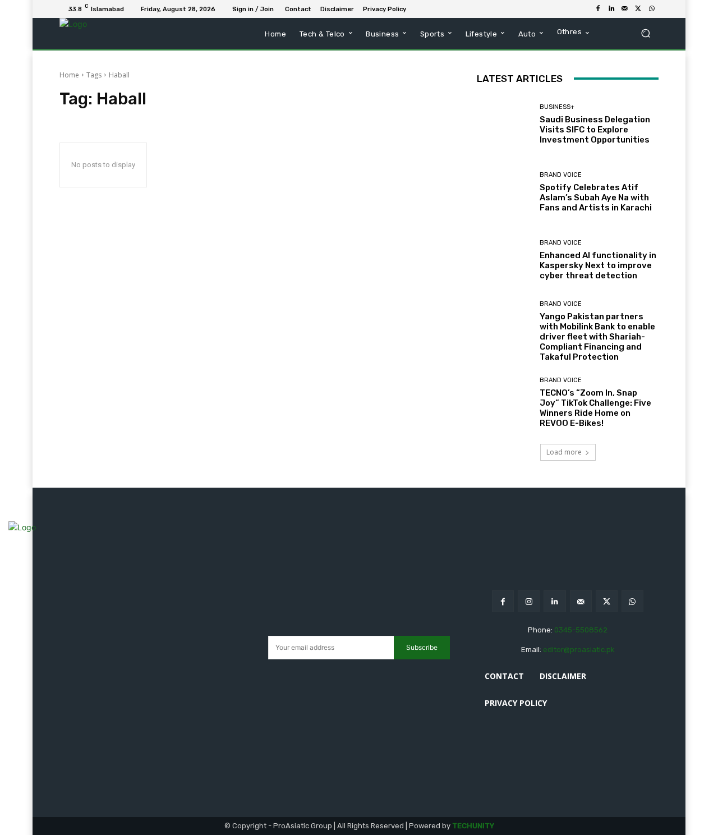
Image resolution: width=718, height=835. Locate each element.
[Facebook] (598, 9)
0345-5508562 (580, 630)
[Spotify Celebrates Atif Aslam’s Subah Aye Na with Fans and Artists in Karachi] (504, 192)
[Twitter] (638, 9)
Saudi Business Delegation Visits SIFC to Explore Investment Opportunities (595, 129)
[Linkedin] (611, 9)
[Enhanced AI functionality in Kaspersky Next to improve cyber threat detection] (504, 260)
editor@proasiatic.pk (579, 649)
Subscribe (422, 647)
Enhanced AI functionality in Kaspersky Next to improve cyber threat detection (598, 265)
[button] (645, 33)
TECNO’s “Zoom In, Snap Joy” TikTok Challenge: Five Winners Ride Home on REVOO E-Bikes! (595, 408)
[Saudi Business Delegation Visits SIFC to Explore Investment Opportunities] (504, 124)
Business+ (557, 107)
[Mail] (625, 9)
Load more (564, 452)
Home (69, 75)
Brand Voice (561, 175)
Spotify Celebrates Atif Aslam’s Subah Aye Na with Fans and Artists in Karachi (596, 197)
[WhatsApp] (652, 9)
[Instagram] (529, 601)
